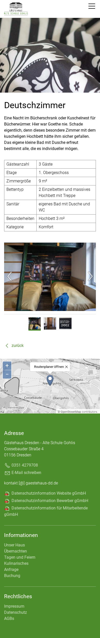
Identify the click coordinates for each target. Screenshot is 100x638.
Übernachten (15, 551)
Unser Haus (14, 545)
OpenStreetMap (71, 412)
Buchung (12, 575)
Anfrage (11, 569)
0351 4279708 (25, 465)
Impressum (14, 606)
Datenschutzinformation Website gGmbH (49, 493)
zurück (18, 345)
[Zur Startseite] (16, 17)
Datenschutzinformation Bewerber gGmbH (50, 500)
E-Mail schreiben (26, 472)
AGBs (9, 618)
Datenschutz (15, 612)
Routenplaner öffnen (49, 367)
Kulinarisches (16, 563)
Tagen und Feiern (19, 557)
